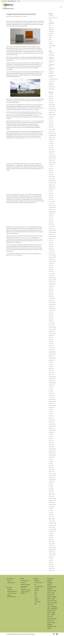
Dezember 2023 (52, 156)
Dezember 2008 (52, 523)
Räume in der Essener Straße (27, 121)
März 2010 (51, 492)
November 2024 (52, 135)
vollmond (49, 622)
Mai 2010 (51, 488)
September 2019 (52, 261)
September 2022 (52, 187)
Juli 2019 (51, 265)
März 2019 (51, 271)
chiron (53, 592)
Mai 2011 (51, 463)
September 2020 (52, 236)
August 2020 (52, 238)
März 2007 (51, 566)
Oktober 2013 (52, 403)
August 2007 (52, 556)
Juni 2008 (51, 535)
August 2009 (52, 506)
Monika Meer (52, 81)
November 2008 (52, 525)
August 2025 (52, 116)
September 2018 (52, 283)
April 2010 (51, 490)
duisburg (49, 594)
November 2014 (52, 378)
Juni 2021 (51, 217)
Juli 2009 (51, 508)
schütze (48, 612)
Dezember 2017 (52, 302)
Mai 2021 (51, 220)
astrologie (49, 584)
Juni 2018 (51, 290)
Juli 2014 (51, 387)
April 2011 (51, 465)
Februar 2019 (52, 273)
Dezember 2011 (52, 448)
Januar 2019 (51, 275)
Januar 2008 (51, 545)
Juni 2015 (51, 364)
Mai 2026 (51, 98)
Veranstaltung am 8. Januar (25, 237)
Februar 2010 (52, 494)
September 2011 (52, 455)
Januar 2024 (51, 154)
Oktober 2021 (52, 209)
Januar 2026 (51, 106)
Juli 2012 (51, 434)
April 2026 (51, 100)
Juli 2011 (51, 459)
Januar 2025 (51, 131)
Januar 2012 (51, 446)
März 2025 (51, 127)
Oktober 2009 (52, 502)
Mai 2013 (51, 413)
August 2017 (52, 310)
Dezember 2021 (52, 205)
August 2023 (52, 164)
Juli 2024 (51, 141)
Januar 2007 (51, 570)
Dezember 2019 (52, 255)
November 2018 (52, 279)
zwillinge (49, 628)
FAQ (50, 25)
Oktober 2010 (52, 477)
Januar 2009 (51, 521)
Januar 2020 (51, 253)
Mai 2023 (51, 170)
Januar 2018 (51, 300)
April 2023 (51, 172)
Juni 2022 (51, 193)
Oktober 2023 (52, 160)
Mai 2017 (51, 316)
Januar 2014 (51, 397)
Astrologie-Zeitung (53, 79)
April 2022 (51, 197)
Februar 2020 (52, 250)
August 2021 (52, 213)
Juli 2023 (51, 166)
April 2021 (51, 222)
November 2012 (52, 426)
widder (55, 626)
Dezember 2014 (52, 376)
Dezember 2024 (52, 133)
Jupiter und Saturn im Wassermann (33, 137)
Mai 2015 (51, 366)
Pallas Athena (52, 86)
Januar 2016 (51, 349)
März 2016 (51, 345)
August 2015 (52, 360)
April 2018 (51, 294)
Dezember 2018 (52, 277)
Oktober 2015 (52, 356)
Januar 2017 (51, 325)
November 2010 (52, 475)
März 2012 (51, 442)
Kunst (50, 37)
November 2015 (52, 354)
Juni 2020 (51, 242)
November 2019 (52, 257)
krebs (48, 600)
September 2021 (52, 211)
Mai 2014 (51, 391)
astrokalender (50, 582)
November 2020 (52, 232)
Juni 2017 (51, 314)
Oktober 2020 (52, 234)
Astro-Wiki (51, 53)
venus (52, 620)
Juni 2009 (51, 510)
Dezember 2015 (52, 351)
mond (52, 604)
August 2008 (52, 531)
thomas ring (49, 618)
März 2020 (51, 248)
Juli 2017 (51, 312)
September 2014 (52, 382)
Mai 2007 (51, 562)
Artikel (50, 19)
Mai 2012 (51, 438)
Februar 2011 (52, 469)
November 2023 (52, 158)
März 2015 (51, 370)
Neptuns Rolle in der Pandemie (31, 49)
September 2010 (52, 479)
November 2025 (52, 110)
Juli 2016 (51, 337)
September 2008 (52, 529)
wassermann (49, 624)
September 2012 (52, 430)
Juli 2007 (51, 558)
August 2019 (52, 263)
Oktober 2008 (52, 527)
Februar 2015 (52, 372)
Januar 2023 (51, 178)
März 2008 (51, 541)
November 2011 (52, 450)
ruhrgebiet (49, 610)
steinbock (53, 614)
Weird (50, 47)
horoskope (54, 596)
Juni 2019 (51, 267)
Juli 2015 (51, 362)
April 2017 (51, 318)
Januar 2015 (51, 374)
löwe (48, 602)
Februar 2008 (52, 543)
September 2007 (52, 554)
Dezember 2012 (52, 424)
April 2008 (51, 539)
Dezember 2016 (52, 327)
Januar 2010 (51, 496)
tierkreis (54, 618)
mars (51, 602)
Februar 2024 (52, 151)
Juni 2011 (51, 461)
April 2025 (51, 125)
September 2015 (52, 358)
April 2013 (51, 415)
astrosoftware (50, 590)
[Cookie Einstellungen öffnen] (2, 634)
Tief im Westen (24, 16)
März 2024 (51, 149)
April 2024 (51, 147)
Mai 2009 (51, 512)
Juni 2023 (51, 168)
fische (53, 594)
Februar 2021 (52, 226)
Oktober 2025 (52, 112)
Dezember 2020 (52, 230)
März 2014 (51, 393)
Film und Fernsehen (38, 586)
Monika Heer (11, 16)
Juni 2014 (51, 389)
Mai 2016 (51, 341)
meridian (55, 602)
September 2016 (52, 333)
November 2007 (52, 549)
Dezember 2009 (52, 498)
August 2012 (52, 432)
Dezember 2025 (52, 108)
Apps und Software (53, 17)
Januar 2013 (51, 422)
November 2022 (52, 182)
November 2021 (52, 207)
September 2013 (52, 405)
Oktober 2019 (52, 259)
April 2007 (51, 564)
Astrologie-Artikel (24, 580)
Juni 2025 (51, 121)
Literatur (51, 41)
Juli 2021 (51, 215)
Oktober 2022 (52, 184)
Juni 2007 (51, 560)
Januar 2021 (51, 228)
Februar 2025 (52, 129)
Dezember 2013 (52, 399)
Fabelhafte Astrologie (25, 589)
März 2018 (51, 296)
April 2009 (51, 514)
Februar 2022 (52, 201)
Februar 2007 (52, 568)
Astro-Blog (23, 582)
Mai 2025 (51, 123)
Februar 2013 (52, 420)
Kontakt (9, 580)
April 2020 (51, 246)
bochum (48, 592)
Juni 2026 (51, 96)
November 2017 (52, 304)
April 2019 (51, 269)
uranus (48, 620)
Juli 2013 (51, 409)
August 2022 (52, 189)
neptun (48, 606)
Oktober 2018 (52, 281)
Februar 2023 (52, 176)
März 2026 (51, 102)
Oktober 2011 (52, 453)
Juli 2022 (51, 191)
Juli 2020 (51, 240)
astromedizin (49, 588)
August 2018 (52, 286)
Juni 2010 (51, 486)
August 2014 (52, 384)
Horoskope (51, 33)
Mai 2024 (51, 145)
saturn (54, 610)
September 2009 (52, 504)
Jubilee (50, 35)
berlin (55, 590)
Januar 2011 (51, 471)
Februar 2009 (52, 519)
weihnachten (49, 626)
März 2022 (51, 199)
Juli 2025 (51, 118)
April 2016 (51, 343)
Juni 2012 (51, 436)
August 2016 (52, 335)
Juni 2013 (51, 411)
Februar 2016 (52, 347)
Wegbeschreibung (11, 582)
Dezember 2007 (52, 547)
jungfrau (49, 598)
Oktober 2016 (52, 331)
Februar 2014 (52, 395)
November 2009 (52, 500)
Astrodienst (51, 55)
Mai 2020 (51, 244)
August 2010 (52, 481)
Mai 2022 (51, 195)
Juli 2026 (51, 94)
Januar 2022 (51, 203)
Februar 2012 (52, 444)
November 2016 (52, 329)
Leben (50, 39)
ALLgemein (51, 15)
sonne (48, 614)
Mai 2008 (51, 537)
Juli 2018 (51, 288)
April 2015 (51, 368)
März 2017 (51, 321)
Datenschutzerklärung (12, 591)
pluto (48, 608)
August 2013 (52, 407)
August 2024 (52, 139)
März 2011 (51, 467)
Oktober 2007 (52, 552)
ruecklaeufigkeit (54, 608)
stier (48, 616)
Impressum (9, 589)
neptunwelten (54, 606)
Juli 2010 (51, 483)
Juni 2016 (51, 339)
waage (53, 622)
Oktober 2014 (52, 380)
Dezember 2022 (52, 180)
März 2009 (51, 516)
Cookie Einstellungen (11, 593)
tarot (51, 616)
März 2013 (51, 417)
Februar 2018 (52, 298)
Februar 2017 (52, 323)
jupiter (53, 598)
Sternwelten (52, 88)
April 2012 (51, 440)
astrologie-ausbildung (51, 586)
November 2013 (52, 401)
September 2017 (52, 308)
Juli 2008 (51, 533)
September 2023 (52, 162)
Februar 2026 (52, 104)
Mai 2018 (51, 292)
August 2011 (52, 457)
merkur (48, 604)
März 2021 (51, 224)
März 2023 (51, 174)
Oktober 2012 (52, 428)
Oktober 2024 (52, 137)
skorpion (53, 612)
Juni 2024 (51, 143)
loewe (55, 600)
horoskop (49, 596)
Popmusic (51, 43)
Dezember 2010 (52, 473)
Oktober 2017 (52, 306)
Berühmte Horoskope (25, 584)
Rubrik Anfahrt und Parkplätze (15, 255)
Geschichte (51, 31)
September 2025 (52, 114)
